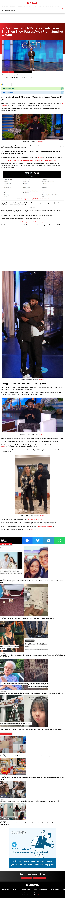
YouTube (40, 142)
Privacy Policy (55, 889)
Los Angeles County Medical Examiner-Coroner (35, 199)
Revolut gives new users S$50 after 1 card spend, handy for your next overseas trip (25, 756)
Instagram (41, 515)
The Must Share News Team (11, 77)
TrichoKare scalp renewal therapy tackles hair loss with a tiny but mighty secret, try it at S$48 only (29, 801)
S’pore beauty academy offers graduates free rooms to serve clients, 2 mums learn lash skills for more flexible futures (31, 823)
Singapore (12, 6)
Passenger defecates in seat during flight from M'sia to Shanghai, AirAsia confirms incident (27, 619)
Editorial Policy (25, 889)
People (28, 6)
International (21, 6)
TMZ (25, 164)
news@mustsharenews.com (45, 526)
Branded (57, 6)
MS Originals (5, 10)
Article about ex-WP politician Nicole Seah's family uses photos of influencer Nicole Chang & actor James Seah (31, 581)
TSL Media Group (39, 895)
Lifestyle (41, 6)
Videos (13, 10)
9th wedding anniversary (35, 519)
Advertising (5, 889)
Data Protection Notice (41, 889)
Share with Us (26, 878)
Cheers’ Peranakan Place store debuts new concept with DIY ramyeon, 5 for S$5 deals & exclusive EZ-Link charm (32, 778)
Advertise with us (39, 878)
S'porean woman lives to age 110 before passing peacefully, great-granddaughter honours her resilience (31, 693)
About (14, 889)
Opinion (34, 6)
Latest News (5, 6)
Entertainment (50, 6)
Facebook (41, 379)
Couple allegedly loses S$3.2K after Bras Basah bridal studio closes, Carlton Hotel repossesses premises (31, 729)
